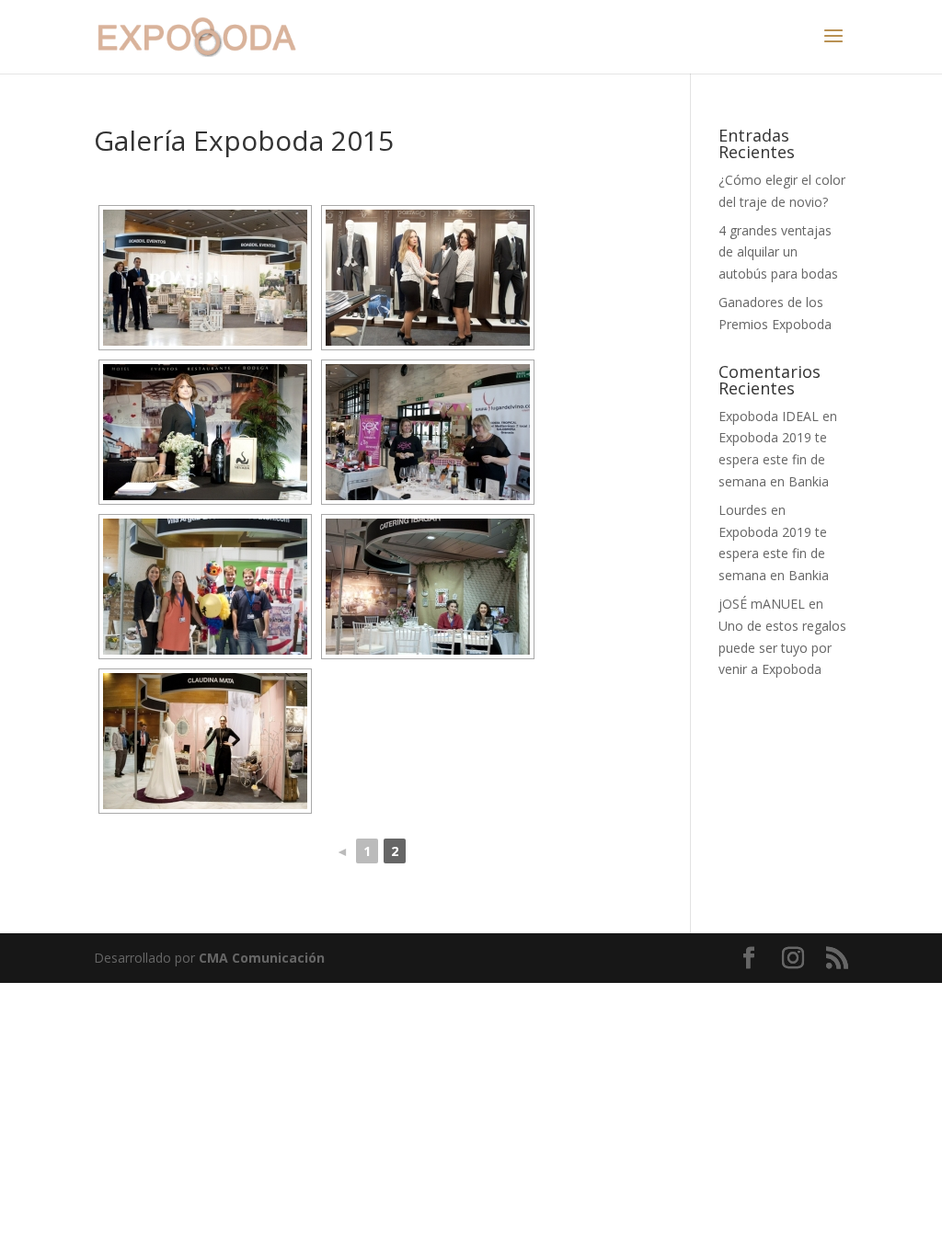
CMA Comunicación (262, 957)
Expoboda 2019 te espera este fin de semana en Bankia (773, 459)
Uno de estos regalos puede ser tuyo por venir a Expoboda (782, 648)
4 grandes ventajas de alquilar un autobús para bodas (778, 252)
